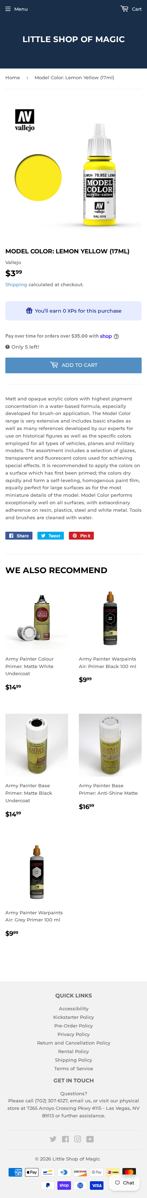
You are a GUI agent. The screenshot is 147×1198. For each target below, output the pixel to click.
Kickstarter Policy (73, 1017)
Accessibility (73, 1008)
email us (80, 1100)
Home (12, 77)
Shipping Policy (73, 1060)
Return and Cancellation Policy (73, 1043)
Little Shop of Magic (73, 39)
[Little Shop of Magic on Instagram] (77, 1140)
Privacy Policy (73, 1034)
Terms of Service (73, 1068)
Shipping (16, 284)
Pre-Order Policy (73, 1025)
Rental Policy (73, 1051)
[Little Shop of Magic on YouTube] (90, 1140)
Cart (136, 9)
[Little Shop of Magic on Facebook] (65, 1140)
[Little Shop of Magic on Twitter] (53, 1140)
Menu (21, 9)
